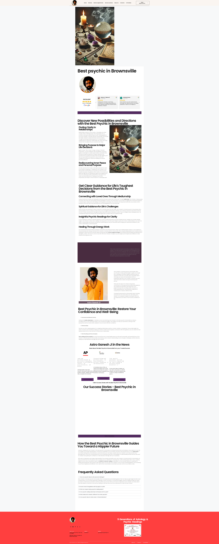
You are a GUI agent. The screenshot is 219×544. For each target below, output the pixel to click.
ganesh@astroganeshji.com (103, 532)
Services (90, 2)
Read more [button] (121, 107)
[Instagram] (71, 527)
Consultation (145, 542)
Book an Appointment (98, 2)
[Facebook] (75, 527)
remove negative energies (114, 232)
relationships (135, 451)
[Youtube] (73, 527)
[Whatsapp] (80, 527)
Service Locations (109, 2)
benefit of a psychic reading (105, 461)
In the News (128, 2)
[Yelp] (77, 527)
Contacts (122, 2)
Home (85, 2)
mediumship (126, 199)
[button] (139, 102)
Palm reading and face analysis (86, 336)
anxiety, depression (88, 320)
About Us (116, 2)
